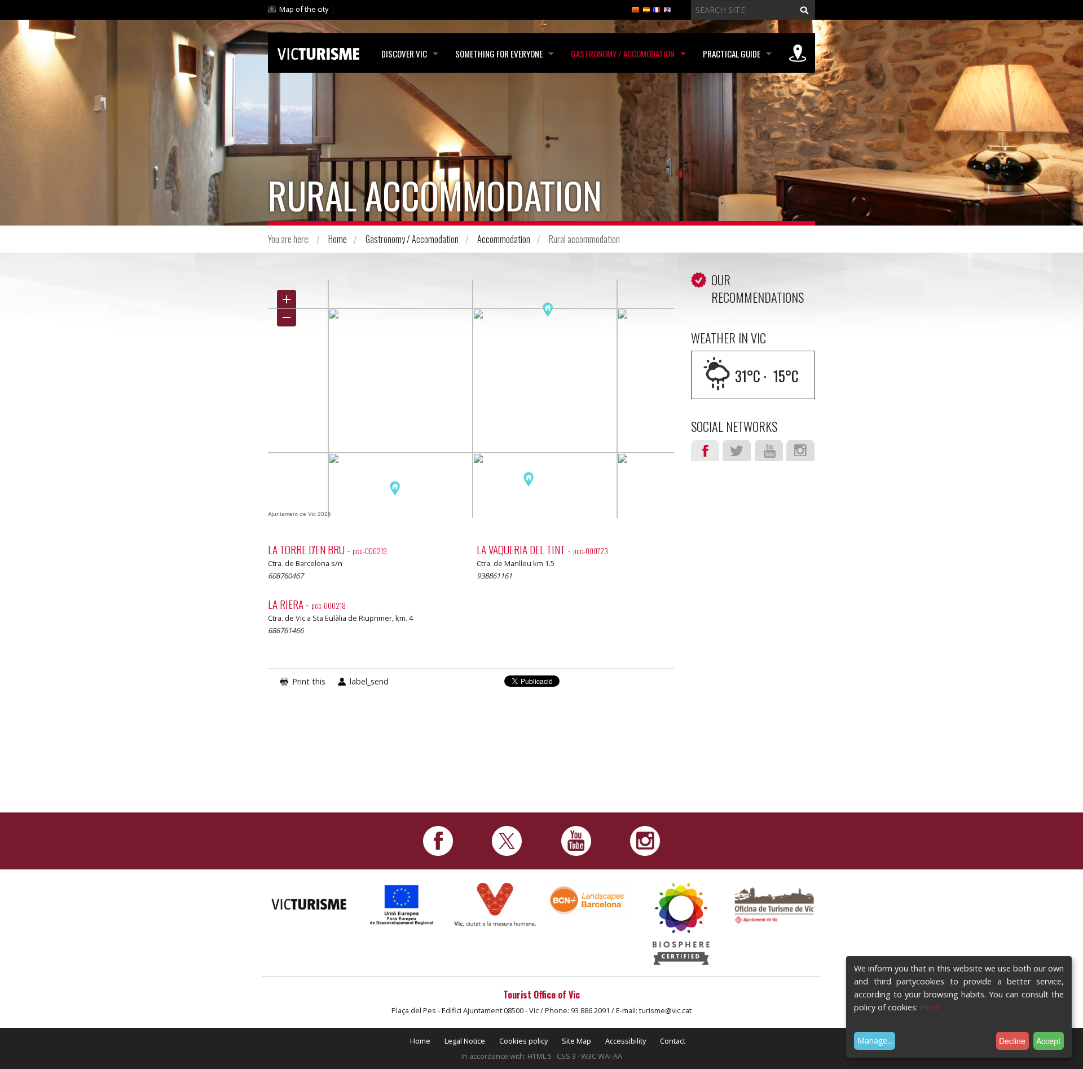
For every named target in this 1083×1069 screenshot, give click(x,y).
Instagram (800, 450)
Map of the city (303, 9)
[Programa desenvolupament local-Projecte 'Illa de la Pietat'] (402, 904)
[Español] (646, 9)
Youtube (769, 450)
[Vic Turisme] (318, 52)
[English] (667, 9)
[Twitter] (507, 839)
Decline (1012, 1040)
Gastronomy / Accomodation (623, 53)
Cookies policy (523, 1041)
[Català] (636, 9)
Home (337, 239)
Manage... (874, 1040)
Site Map (576, 1041)
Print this (308, 681)
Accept (1048, 1040)
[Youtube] (576, 839)
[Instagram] (645, 839)
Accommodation (503, 239)
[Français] (657, 9)
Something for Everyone (499, 53)
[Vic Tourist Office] (774, 904)
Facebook (705, 450)
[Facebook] (438, 839)
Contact (672, 1041)
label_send (369, 681)
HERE (930, 1007)
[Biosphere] (681, 922)
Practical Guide (731, 53)
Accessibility (625, 1041)
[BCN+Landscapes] (588, 899)
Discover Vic (404, 53)
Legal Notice (464, 1041)
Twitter (737, 450)
